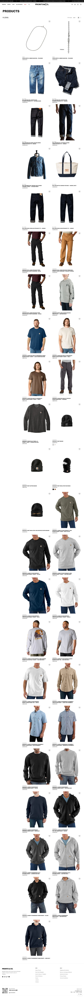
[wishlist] (72, 4)
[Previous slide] (24, 37)
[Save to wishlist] (49, 21)
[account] (78, 4)
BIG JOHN (24, 98)
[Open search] (29, 4)
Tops (13, 4)
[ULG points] (75, 4)
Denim (8, 4)
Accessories (19, 4)
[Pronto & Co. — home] (42, 4)
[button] (74, 17)
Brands (4, 4)
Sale (25, 4)
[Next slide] (49, 37)
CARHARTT (24, 268)
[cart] (81, 4)
